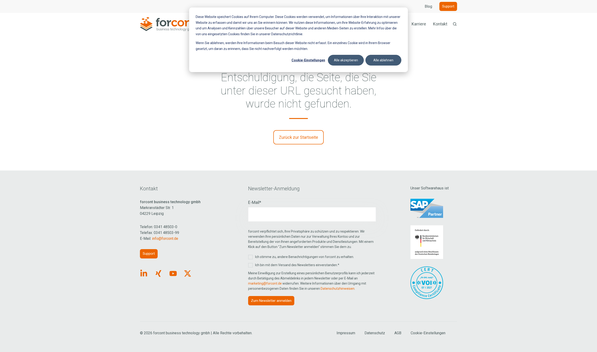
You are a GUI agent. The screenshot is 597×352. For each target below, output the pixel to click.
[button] (454, 24)
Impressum (346, 333)
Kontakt (440, 23)
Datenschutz (374, 333)
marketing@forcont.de (265, 283)
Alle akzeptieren (346, 60)
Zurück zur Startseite (298, 137)
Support (448, 6)
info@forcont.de (165, 238)
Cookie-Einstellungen (308, 60)
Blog (428, 6)
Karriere (419, 23)
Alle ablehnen (383, 60)
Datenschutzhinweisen (337, 288)
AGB (397, 333)
